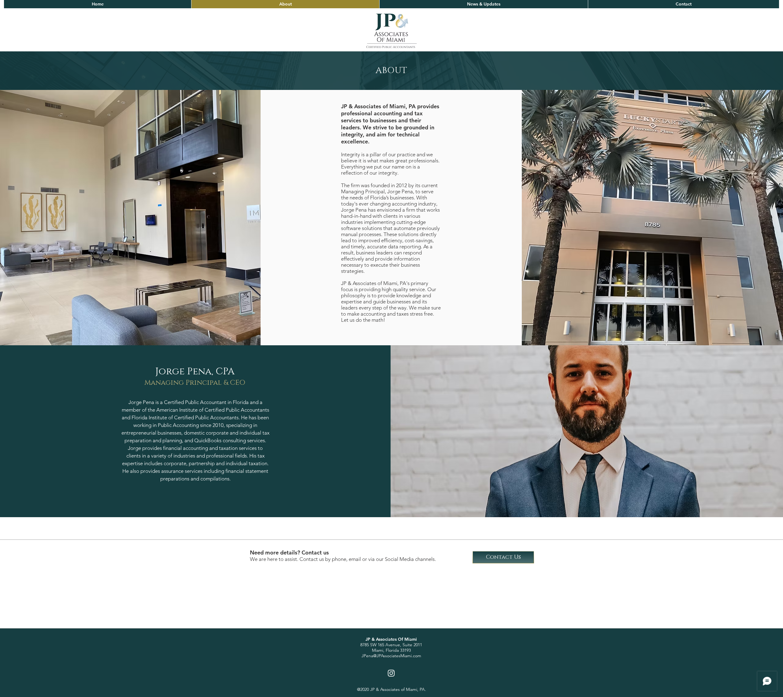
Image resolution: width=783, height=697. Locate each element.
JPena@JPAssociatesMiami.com (391, 655)
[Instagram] (391, 673)
